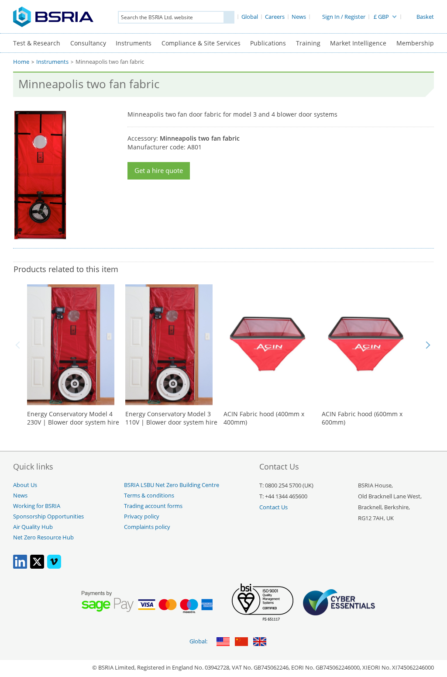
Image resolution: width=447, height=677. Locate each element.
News (20, 495)
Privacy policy (141, 516)
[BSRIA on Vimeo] (54, 566)
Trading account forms (153, 506)
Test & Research (36, 43)
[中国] (241, 642)
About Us (25, 485)
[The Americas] (223, 642)
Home (21, 62)
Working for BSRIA (36, 506)
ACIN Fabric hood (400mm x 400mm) (264, 418)
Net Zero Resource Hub (43, 537)
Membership (415, 43)
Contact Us (273, 507)
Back (19, 345)
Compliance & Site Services (201, 43)
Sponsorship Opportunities (48, 516)
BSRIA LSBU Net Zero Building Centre (171, 485)
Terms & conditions (149, 495)
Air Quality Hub (33, 527)
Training (308, 43)
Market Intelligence (358, 43)
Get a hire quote (158, 170)
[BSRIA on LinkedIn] (20, 566)
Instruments (133, 43)
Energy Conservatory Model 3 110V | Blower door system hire (171, 418)
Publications (268, 43)
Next (428, 345)
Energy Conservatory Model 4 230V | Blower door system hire (73, 418)
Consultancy (88, 43)
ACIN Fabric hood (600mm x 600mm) (362, 418)
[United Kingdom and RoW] (259, 642)
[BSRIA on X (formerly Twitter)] (37, 566)
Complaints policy (147, 527)
